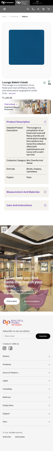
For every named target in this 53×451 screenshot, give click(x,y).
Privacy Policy (7, 436)
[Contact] (33, 9)
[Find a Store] (43, 9)
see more (12, 93)
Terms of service (20, 436)
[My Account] (38, 9)
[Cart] (48, 9)
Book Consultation (32, 301)
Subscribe (43, 336)
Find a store (9, 104)
